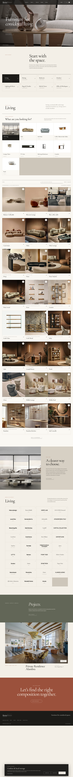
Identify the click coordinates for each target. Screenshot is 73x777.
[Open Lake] (23, 368)
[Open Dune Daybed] (69, 275)
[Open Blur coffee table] (69, 213)
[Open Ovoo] (23, 399)
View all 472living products (35, 437)
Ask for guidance (49, 478)
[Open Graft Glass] (23, 337)
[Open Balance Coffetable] (23, 213)
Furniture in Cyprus (5, 720)
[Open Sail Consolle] (69, 430)
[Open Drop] (23, 275)
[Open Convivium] (23, 244)
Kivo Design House (59, 666)
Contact (46, 2)
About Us (37, 2)
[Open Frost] (46, 306)
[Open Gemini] (69, 306)
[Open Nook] (69, 368)
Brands (32, 2)
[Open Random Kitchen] (46, 430)
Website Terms (19, 720)
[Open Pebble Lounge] (46, 399)
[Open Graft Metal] (46, 337)
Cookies (14, 720)
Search (62, 2)
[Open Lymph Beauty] (46, 368)
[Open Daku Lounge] (69, 244)
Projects (42, 2)
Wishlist (67, 2)
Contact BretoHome (35, 701)
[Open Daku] (46, 244)
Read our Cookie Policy (10, 773)
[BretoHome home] (7, 2)
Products (27, 2)
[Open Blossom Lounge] (46, 213)
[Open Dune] (46, 275)
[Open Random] (23, 430)
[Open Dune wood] (23, 306)
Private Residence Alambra (35, 667)
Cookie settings (25, 720)
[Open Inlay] (69, 337)
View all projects (32, 614)
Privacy (11, 720)
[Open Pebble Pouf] (69, 399)
